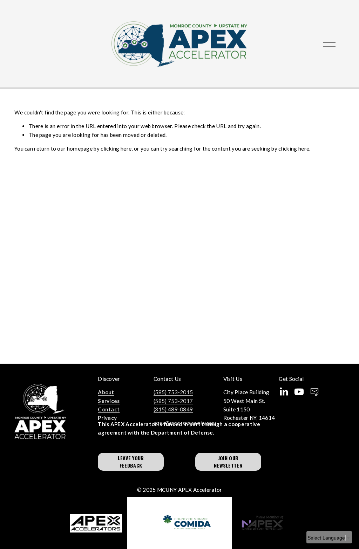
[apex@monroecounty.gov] (314, 392)
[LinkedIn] (284, 392)
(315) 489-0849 (173, 409)
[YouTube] (299, 392)
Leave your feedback (131, 461)
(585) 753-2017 (173, 401)
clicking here (116, 148)
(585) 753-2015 (173, 392)
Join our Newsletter (228, 461)
